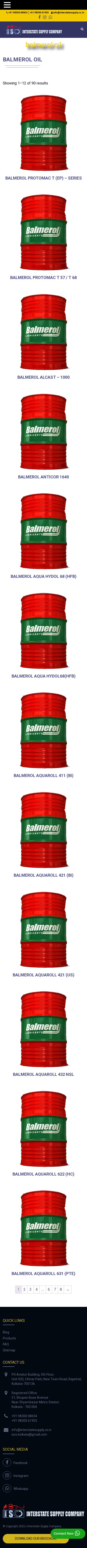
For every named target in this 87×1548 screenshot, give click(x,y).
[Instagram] (44, 17)
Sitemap (9, 1350)
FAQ (6, 1344)
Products (9, 1338)
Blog (6, 1332)
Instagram (21, 1476)
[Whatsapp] (50, 17)
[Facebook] (39, 17)
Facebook (20, 1463)
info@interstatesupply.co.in (68, 12)
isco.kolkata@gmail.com (29, 1434)
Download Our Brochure (36, 1538)
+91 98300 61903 (39, 12)
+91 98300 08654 (17, 12)
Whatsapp (20, 1489)
